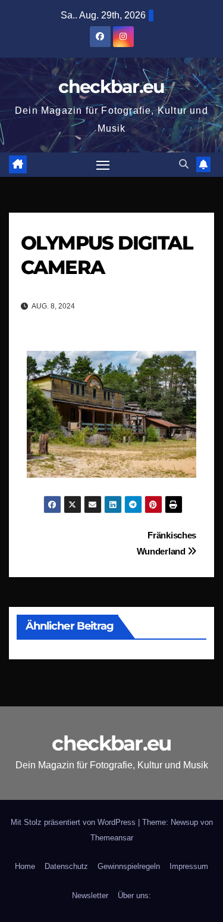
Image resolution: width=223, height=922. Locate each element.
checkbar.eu (111, 87)
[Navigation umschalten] (103, 165)
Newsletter (90, 895)
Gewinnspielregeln (129, 866)
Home (25, 866)
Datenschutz (66, 866)
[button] (184, 164)
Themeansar (111, 837)
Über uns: (134, 895)
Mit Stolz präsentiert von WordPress (74, 822)
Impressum (188, 866)
